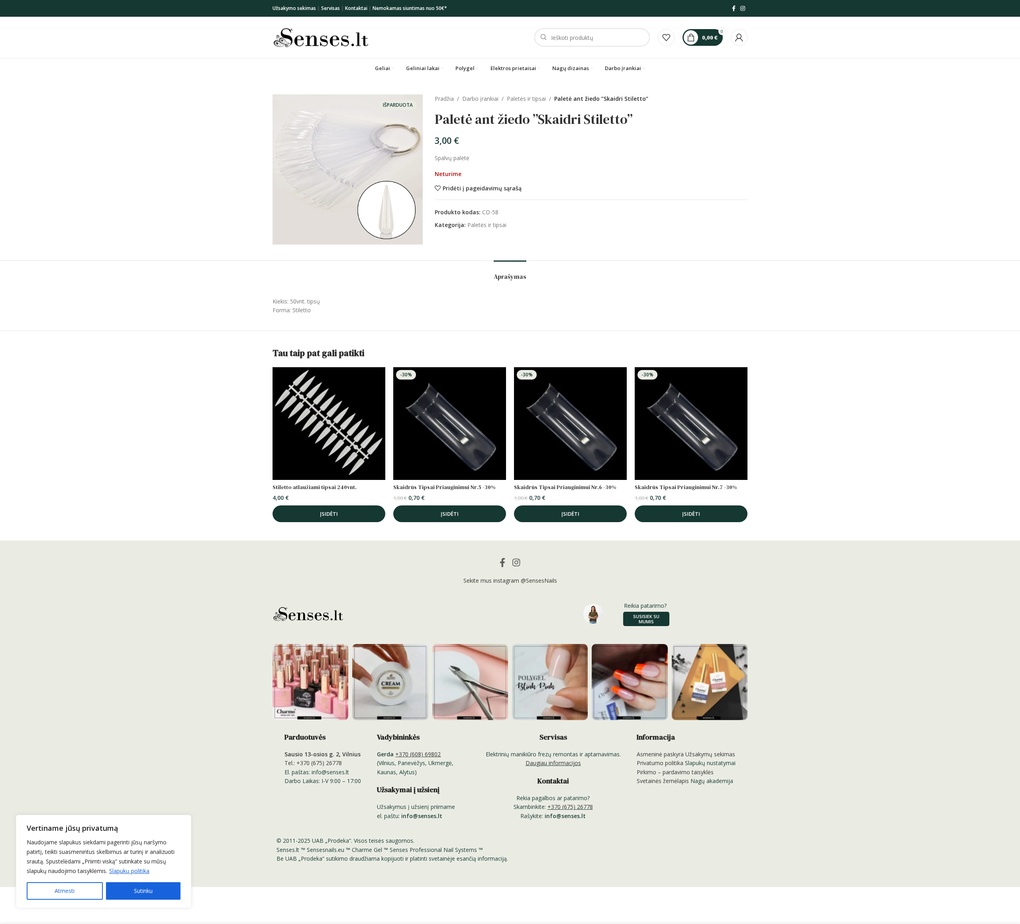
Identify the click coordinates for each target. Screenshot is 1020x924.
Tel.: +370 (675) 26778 (313, 763)
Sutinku (143, 891)
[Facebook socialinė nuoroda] (734, 8)
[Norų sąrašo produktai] (666, 37)
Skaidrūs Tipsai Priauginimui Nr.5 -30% (444, 487)
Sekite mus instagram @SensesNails (510, 580)
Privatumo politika (660, 763)
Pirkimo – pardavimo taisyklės (675, 772)
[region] (103, 861)
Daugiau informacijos (553, 763)
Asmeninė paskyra (660, 754)
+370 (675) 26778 (570, 806)
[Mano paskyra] (739, 37)
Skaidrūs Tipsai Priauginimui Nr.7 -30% (686, 487)
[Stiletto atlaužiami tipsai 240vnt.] (329, 423)
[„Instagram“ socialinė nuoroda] (742, 8)
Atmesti (65, 891)
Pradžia (444, 98)
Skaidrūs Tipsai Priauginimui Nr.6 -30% (565, 487)
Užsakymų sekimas (710, 754)
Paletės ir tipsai (526, 98)
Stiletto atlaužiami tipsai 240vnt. (315, 487)
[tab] (510, 272)
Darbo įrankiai (480, 98)
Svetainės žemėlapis (663, 781)
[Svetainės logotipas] (321, 37)
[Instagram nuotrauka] (310, 682)
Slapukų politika (129, 871)
